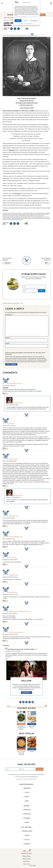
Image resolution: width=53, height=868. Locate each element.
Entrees (32, 749)
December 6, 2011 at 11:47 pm (10, 594)
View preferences (34, 20)
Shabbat (27, 818)
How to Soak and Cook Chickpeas (21, 753)
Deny (25, 20)
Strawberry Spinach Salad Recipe (21, 728)
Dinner (27, 797)
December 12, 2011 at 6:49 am (10, 559)
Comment (9, 315)
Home (5, 17)
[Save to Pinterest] (11, 28)
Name (7, 338)
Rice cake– (18, 193)
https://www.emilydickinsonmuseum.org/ (33, 409)
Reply (4, 393)
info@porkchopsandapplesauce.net (32, 544)
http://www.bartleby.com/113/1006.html (23, 434)
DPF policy (31, 16)
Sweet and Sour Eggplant (7, 259)
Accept (18, 20)
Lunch (27, 792)
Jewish (26, 806)
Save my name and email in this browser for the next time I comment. (25, 353)
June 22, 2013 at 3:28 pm (9, 518)
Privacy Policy (22, 23)
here (32, 214)
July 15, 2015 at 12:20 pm (9, 425)
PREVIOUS (8, 263)
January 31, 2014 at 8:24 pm (10, 461)
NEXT (46, 263)
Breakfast (27, 788)
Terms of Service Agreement (28, 23)
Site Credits (33, 865)
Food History (10, 17)
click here (5, 210)
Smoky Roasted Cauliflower (45, 259)
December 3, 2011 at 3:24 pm (10, 613)
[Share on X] (18, 28)
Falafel (32, 751)
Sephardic (27, 810)
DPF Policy (26, 861)
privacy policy (36, 16)
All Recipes (26, 827)
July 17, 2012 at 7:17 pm (9, 539)
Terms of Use (27, 859)
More (27, 801)
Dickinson (12, 150)
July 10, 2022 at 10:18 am (9, 385)
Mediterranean (26, 784)
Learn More (25, 692)
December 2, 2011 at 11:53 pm (10, 634)
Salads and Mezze (21, 724)
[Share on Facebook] (15, 28)
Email (7, 343)
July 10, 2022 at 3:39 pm (12, 405)
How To (21, 749)
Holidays (27, 844)
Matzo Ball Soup (32, 727)
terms (28, 16)
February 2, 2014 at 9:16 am (13, 497)
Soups (31, 724)
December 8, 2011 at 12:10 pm (10, 577)
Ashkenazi (27, 814)
